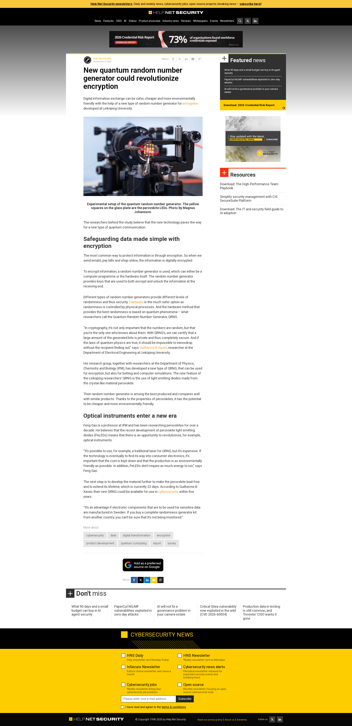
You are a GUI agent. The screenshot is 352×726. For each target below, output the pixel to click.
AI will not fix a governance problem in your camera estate (173, 610)
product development (100, 543)
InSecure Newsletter (143, 667)
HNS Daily (135, 655)
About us (229, 719)
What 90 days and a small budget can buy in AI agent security (90, 610)
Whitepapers (200, 20)
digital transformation (136, 535)
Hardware (136, 302)
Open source (193, 684)
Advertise (242, 719)
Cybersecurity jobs (142, 684)
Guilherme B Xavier (153, 348)
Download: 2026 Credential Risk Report (249, 105)
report (157, 543)
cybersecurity (168, 492)
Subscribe (184, 698)
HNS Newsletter (196, 655)
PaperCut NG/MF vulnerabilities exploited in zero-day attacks (133, 610)
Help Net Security (102, 58)
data (113, 535)
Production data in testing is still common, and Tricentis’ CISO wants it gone (261, 612)
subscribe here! (250, 4)
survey (172, 543)
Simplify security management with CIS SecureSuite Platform (249, 199)
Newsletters (227, 20)
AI (125, 20)
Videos (133, 20)
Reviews (186, 20)
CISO (119, 20)
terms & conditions (174, 707)
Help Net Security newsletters (111, 4)
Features (108, 20)
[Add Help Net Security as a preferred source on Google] (199, 59)
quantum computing (133, 543)
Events (214, 20)
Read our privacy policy (210, 719)
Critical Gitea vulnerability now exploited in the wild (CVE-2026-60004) (218, 610)
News (98, 20)
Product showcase (149, 20)
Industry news (171, 20)
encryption (190, 103)
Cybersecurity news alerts (204, 667)
